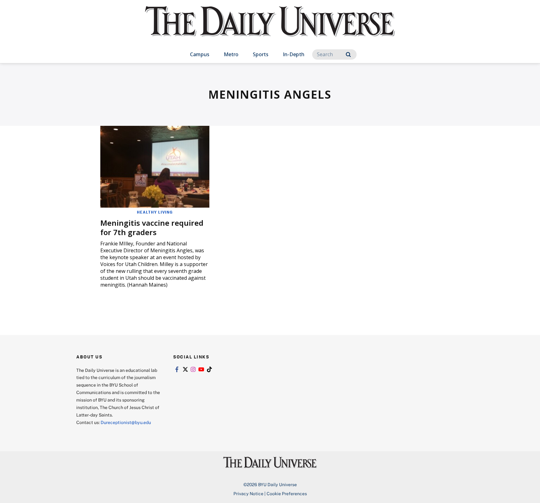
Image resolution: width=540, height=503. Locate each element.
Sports (260, 54)
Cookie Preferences (287, 493)
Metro (231, 54)
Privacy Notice (248, 493)
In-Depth (293, 54)
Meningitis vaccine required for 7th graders (151, 227)
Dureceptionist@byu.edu (126, 422)
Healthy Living (155, 212)
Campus (199, 54)
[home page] (270, 28)
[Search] (348, 54)
